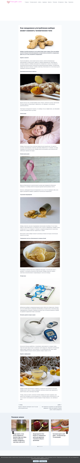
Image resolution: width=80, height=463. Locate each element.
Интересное (61, 2)
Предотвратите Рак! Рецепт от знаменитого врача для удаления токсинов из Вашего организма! (39, 437)
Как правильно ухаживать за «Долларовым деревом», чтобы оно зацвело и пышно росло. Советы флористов (52, 407)
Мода (66, 2)
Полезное (55, 2)
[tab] (38, 446)
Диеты (39, 2)
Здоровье (44, 2)
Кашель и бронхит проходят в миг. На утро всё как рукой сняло (28, 406)
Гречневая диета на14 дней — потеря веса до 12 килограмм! (59, 435)
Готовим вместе (33, 2)
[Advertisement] (40, 12)
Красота (50, 2)
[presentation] (20, 425)
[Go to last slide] (13, 432)
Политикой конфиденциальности (41, 458)
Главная (27, 2)
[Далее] (67, 432)
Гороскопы (70, 2)
